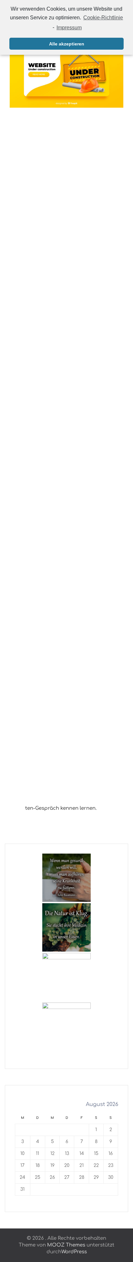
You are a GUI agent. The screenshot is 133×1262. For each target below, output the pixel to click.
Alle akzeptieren (66, 43)
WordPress (74, 1252)
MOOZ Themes (66, 1245)
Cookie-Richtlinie (103, 17)
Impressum (69, 27)
